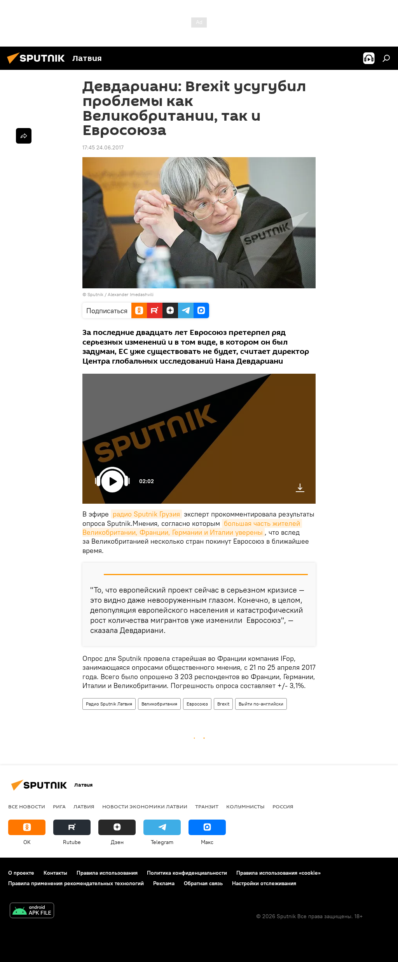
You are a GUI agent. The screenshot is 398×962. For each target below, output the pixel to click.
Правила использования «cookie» (278, 872)
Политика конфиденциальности (187, 872)
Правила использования (107, 872)
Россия (282, 806)
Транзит (206, 806)
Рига (59, 806)
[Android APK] (31, 911)
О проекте (21, 872)
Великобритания (159, 704)
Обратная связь (203, 883)
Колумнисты (245, 806)
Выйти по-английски (261, 704)
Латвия (83, 806)
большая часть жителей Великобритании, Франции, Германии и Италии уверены (192, 528)
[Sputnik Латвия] (38, 64)
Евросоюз (197, 704)
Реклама (164, 883)
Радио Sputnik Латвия (109, 704)
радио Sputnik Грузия (146, 514)
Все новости (26, 806)
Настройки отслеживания (264, 883)
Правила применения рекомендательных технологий (76, 883)
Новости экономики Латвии (144, 806)
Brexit (223, 704)
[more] (23, 136)
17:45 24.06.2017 (103, 147)
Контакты (55, 872)
